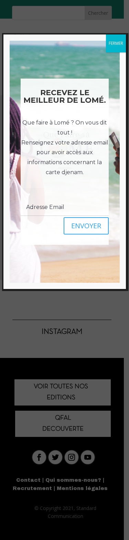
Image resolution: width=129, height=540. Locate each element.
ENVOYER (86, 225)
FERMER (116, 43)
